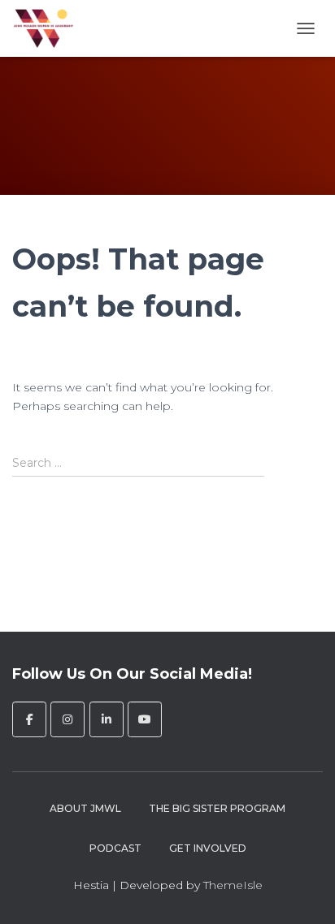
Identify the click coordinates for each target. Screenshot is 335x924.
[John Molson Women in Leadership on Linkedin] (106, 719)
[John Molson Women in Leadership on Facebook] (29, 719)
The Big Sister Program (217, 808)
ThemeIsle (233, 885)
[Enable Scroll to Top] (303, 891)
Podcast (115, 848)
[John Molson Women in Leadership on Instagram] (67, 719)
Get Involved (207, 848)
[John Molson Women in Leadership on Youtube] (145, 719)
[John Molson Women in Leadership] (49, 28)
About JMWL (85, 808)
